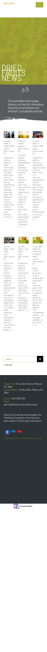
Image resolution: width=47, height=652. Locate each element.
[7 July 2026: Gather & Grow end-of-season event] (38, 240)
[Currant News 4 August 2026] (38, 134)
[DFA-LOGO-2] (9, 3)
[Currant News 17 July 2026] (9, 240)
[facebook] (7, 432)
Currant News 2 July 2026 (23, 249)
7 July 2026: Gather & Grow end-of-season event (38, 251)
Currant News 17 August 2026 (9, 143)
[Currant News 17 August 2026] (9, 134)
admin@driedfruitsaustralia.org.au (21, 404)
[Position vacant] (23, 134)
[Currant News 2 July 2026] (23, 240)
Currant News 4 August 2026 (38, 143)
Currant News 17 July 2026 (9, 249)
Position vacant (21, 142)
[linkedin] (13, 431)
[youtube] (19, 431)
